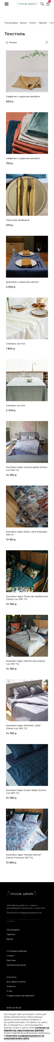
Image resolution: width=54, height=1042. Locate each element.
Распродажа (13, 929)
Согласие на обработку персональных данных (26, 1029)
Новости (11, 986)
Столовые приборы (17, 951)
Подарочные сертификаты (20, 995)
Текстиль (11, 960)
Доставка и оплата (16, 981)
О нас (9, 991)
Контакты (11, 977)
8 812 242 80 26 (14, 1007)
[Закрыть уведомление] (51, 1012)
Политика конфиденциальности (24, 912)
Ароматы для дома (16, 965)
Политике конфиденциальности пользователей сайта (24, 1037)
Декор (10, 939)
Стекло (10, 955)
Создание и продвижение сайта (23, 919)
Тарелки (11, 934)
